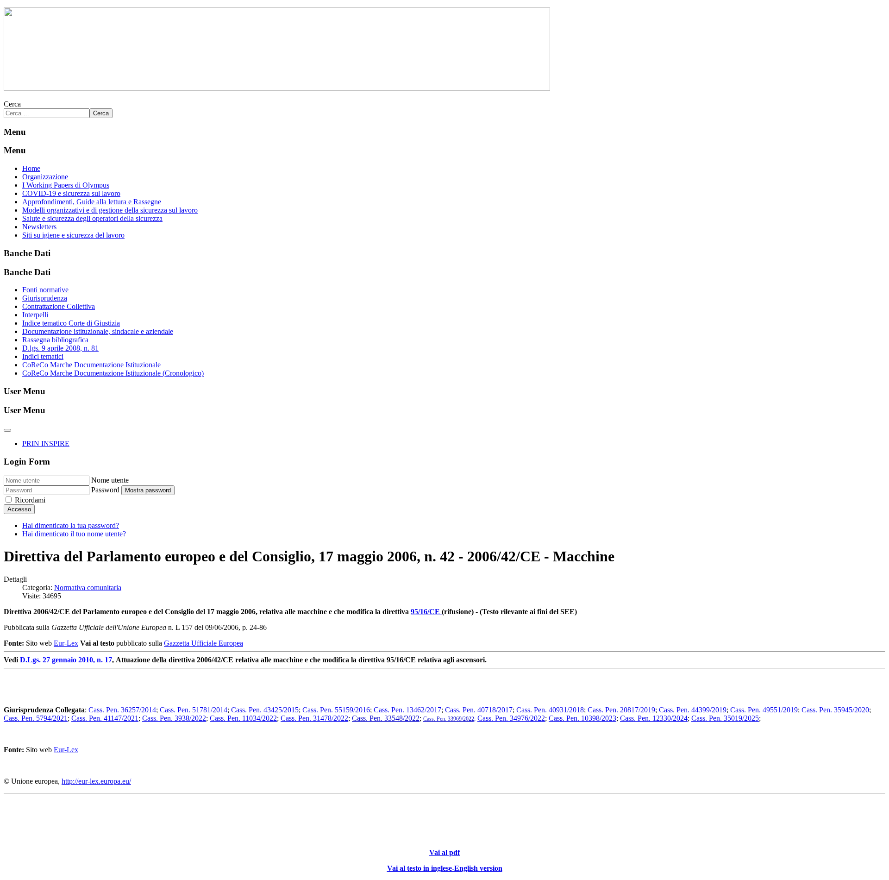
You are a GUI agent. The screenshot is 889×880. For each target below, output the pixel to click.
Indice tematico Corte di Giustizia (71, 323)
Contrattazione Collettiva (58, 306)
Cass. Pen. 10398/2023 (582, 718)
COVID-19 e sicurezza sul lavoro (71, 193)
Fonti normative (45, 290)
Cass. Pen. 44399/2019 (691, 710)
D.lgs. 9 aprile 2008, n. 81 (60, 348)
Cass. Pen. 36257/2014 (122, 710)
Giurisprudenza (44, 298)
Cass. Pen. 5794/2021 (36, 718)
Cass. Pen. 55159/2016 (336, 710)
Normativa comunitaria (87, 587)
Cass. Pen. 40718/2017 (479, 710)
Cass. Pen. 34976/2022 (511, 718)
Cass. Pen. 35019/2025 (725, 718)
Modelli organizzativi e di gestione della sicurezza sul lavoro (110, 210)
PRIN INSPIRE (45, 443)
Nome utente (110, 480)
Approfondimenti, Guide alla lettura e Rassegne (91, 202)
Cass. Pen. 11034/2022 (243, 718)
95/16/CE (426, 612)
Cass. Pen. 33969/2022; (449, 719)
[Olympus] (277, 88)
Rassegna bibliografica (55, 340)
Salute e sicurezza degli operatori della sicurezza (92, 218)
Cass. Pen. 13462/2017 (407, 710)
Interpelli (35, 315)
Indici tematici (42, 356)
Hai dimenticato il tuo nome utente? (74, 534)
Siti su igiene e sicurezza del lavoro (73, 235)
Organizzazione (45, 177)
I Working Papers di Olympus (65, 185)
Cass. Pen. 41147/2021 (104, 718)
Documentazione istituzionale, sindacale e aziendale (97, 331)
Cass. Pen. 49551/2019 (764, 710)
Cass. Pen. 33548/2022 (385, 718)
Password (105, 490)
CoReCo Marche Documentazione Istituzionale (91, 365)
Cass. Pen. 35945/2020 (835, 710)
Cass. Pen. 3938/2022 (174, 718)
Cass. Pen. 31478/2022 (314, 718)
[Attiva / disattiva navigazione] (7, 430)
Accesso (19, 509)
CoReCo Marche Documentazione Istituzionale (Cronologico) (113, 373)
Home (31, 168)
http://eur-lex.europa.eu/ (96, 781)
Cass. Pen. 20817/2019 (621, 710)
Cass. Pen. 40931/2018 (550, 710)
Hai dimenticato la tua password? (70, 525)
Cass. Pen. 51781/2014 (193, 710)
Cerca (12, 104)
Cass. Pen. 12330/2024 (654, 718)
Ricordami (30, 500)
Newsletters (39, 227)
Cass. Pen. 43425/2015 (265, 710)
